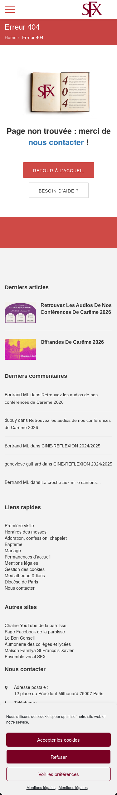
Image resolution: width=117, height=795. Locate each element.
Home (11, 37)
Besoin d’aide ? (59, 190)
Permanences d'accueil (28, 557)
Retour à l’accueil (58, 170)
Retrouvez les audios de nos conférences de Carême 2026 (76, 309)
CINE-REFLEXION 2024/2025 (70, 445)
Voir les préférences (58, 774)
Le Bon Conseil (20, 638)
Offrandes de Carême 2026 (72, 342)
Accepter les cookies (58, 739)
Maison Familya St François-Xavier (39, 650)
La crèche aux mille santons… (71, 482)
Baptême (13, 544)
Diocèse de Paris (21, 581)
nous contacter (56, 142)
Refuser (59, 757)
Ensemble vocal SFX (25, 656)
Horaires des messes (25, 532)
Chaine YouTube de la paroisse (35, 625)
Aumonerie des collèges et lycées (38, 644)
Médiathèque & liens (25, 575)
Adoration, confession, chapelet (36, 538)
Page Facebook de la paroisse (35, 631)
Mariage (13, 550)
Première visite (19, 525)
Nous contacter (20, 588)
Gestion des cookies (25, 569)
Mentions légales (41, 787)
